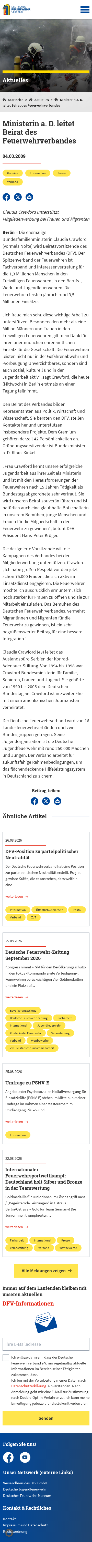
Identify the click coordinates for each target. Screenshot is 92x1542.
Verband (12, 182)
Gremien (12, 173)
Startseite (15, 99)
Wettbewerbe (40, 1040)
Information (38, 173)
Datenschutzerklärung (28, 1385)
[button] (9, 1533)
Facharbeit (65, 1018)
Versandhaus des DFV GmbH (25, 1483)
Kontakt (9, 1518)
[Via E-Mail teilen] (29, 197)
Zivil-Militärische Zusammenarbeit (32, 1048)
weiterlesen (14, 896)
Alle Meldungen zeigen (44, 1271)
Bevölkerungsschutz (23, 1010)
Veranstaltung (60, 1033)
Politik (77, 910)
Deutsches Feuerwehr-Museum (27, 1495)
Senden (46, 1418)
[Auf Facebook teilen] (6, 197)
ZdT (33, 917)
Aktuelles (41, 99)
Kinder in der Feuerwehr (25, 1033)
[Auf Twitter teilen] (18, 197)
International (18, 1025)
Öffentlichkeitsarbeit (49, 910)
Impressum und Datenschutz (25, 1525)
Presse (61, 173)
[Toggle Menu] (84, 10)
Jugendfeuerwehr (49, 1025)
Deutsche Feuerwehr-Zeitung (29, 1018)
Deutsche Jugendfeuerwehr (24, 1489)
